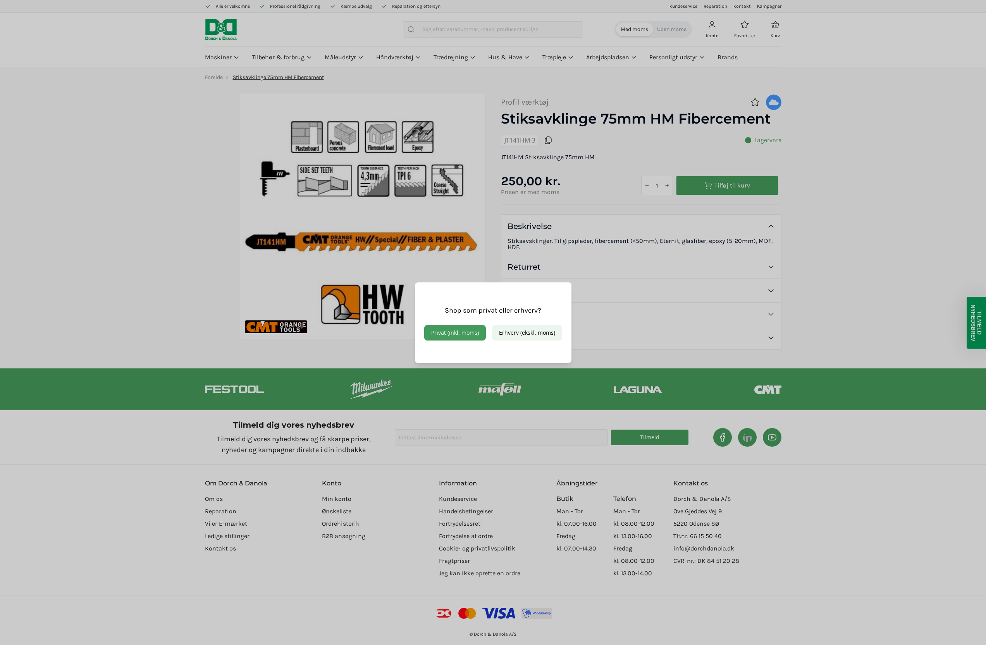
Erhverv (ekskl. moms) (527, 332)
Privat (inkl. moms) (455, 332)
